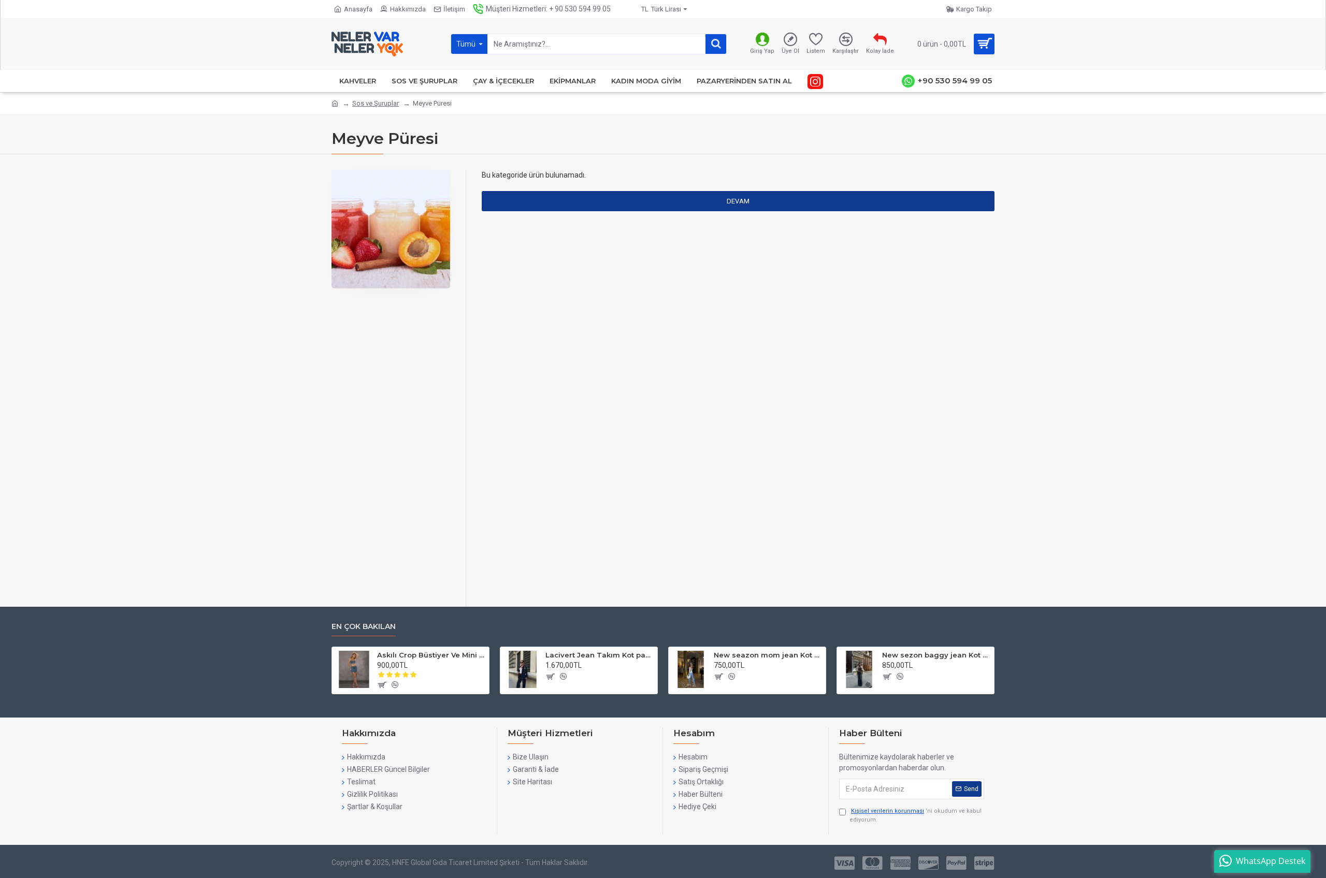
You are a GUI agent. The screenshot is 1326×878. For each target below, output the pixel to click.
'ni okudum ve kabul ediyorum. (915, 815)
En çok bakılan (364, 626)
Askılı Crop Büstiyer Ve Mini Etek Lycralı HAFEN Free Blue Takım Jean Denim (431, 655)
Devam (738, 201)
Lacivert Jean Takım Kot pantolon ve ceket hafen (599, 655)
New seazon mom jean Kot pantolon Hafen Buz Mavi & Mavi (768, 655)
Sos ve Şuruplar (375, 103)
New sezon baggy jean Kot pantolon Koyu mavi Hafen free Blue (936, 655)
